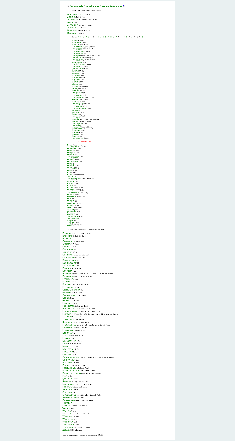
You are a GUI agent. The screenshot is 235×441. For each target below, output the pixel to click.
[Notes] (124, 6)
